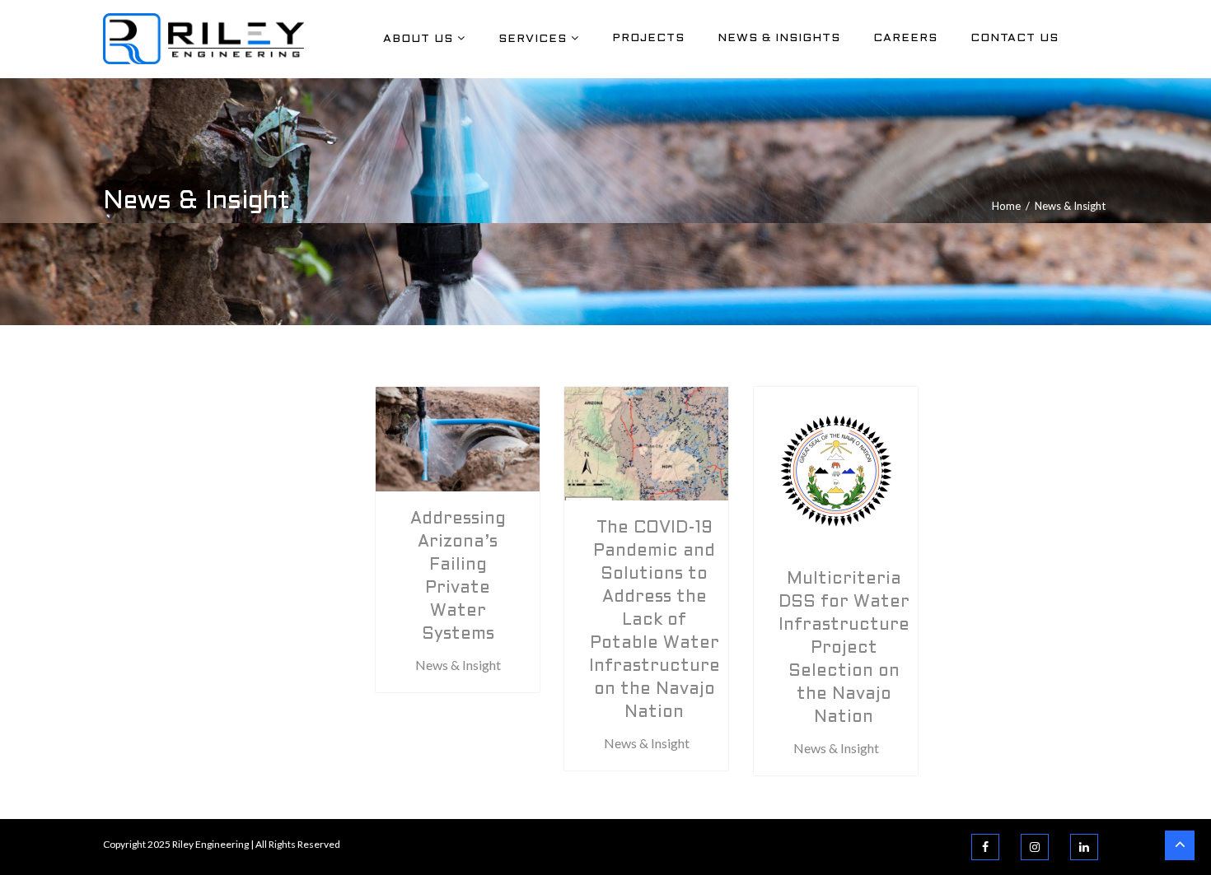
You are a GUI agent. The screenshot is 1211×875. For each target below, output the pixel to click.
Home (1006, 205)
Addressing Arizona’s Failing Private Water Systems (458, 577)
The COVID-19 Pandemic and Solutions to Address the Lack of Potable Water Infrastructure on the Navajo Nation (654, 620)
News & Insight (458, 665)
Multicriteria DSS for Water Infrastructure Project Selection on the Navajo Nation (843, 648)
